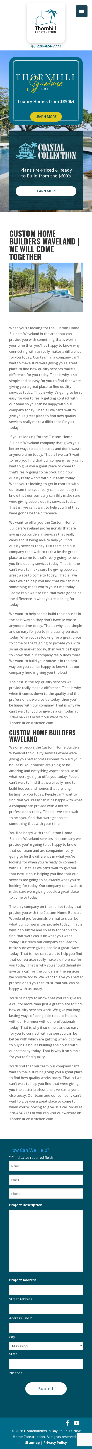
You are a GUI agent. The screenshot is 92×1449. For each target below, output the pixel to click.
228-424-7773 (49, 46)
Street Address (20, 1299)
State (13, 1354)
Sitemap (32, 1442)
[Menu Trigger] (82, 11)
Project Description (25, 1205)
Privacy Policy (55, 1442)
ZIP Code (15, 1373)
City (12, 1337)
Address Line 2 (20, 1318)
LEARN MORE (46, 116)
